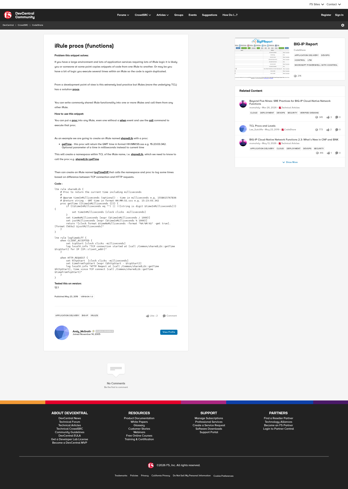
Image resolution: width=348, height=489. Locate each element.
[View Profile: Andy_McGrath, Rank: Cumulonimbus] (62, 333)
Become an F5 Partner (278, 425)
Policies (134, 475)
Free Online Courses (139, 435)
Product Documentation (139, 418)
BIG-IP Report (306, 44)
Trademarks (121, 475)
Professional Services (208, 422)
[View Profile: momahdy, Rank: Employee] (243, 104)
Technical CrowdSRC (69, 429)
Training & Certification (139, 439)
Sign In (339, 15)
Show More (292, 162)
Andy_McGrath (82, 331)
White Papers (139, 422)
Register (326, 15)
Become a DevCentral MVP (69, 443)
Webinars (139, 432)
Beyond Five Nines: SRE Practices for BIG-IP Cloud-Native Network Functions (290, 102)
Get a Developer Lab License (69, 439)
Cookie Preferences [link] (223, 475)
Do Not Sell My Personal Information (192, 475)
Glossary (139, 425)
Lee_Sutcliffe (256, 129)
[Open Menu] (342, 25)
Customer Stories (139, 429)
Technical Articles (69, 425)
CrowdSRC (23, 25)
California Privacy (161, 475)
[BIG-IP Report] (262, 59)
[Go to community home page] (19, 15)
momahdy (254, 107)
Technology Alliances (278, 422)
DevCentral (8, 25)
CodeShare (37, 25)
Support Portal (209, 432)
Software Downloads (209, 429)
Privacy (145, 475)
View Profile (169, 332)
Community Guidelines (69, 432)
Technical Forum (69, 422)
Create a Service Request (209, 425)
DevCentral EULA (70, 435)
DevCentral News (70, 418)
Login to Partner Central (278, 429)
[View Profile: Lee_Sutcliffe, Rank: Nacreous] (243, 128)
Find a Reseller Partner (278, 418)
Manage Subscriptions (209, 418)
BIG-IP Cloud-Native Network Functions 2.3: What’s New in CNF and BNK (293, 139)
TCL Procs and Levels (262, 125)
